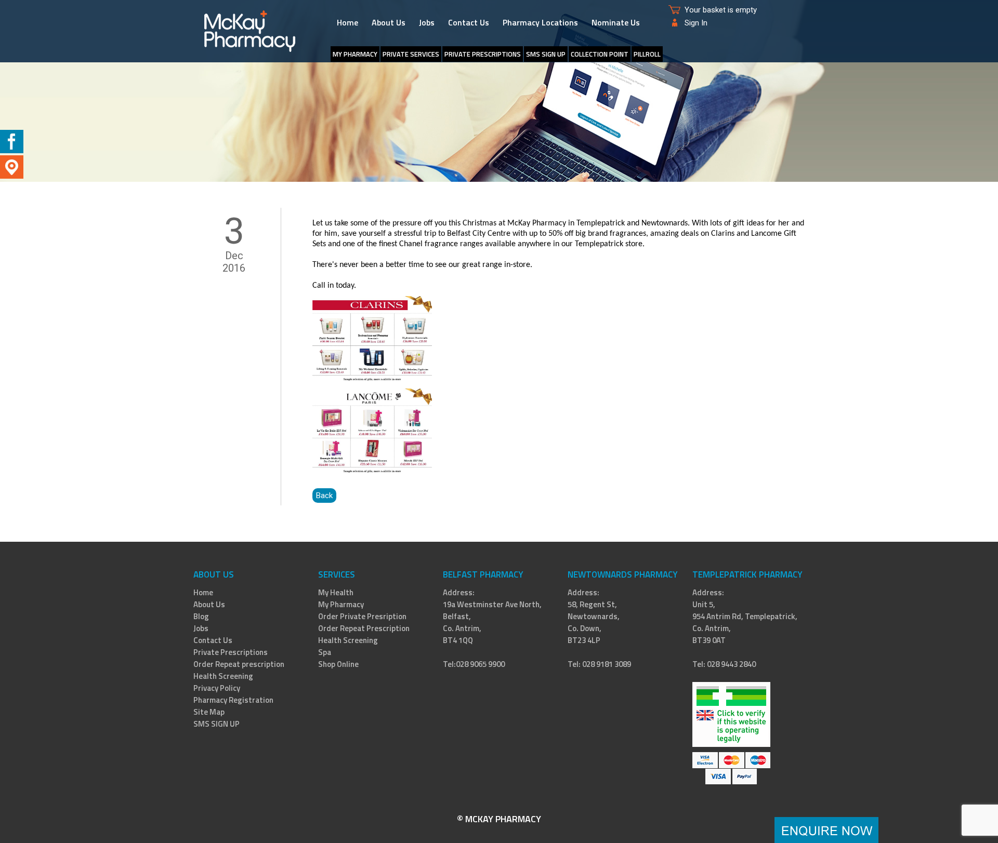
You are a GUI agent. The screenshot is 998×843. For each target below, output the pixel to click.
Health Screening (223, 676)
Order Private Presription (362, 616)
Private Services (411, 54)
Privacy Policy (216, 688)
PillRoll (647, 54)
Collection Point (599, 54)
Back (324, 495)
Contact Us (468, 22)
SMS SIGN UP (546, 54)
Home (347, 22)
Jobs (427, 22)
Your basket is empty (721, 10)
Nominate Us (616, 22)
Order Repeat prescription (238, 664)
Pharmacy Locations (540, 22)
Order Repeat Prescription (364, 628)
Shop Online (338, 664)
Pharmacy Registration (233, 700)
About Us (388, 22)
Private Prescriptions (482, 54)
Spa (324, 652)
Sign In (696, 23)
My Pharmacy (341, 604)
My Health (335, 592)
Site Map (209, 712)
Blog (201, 616)
